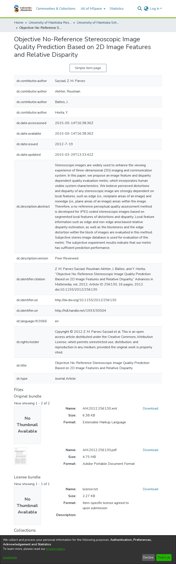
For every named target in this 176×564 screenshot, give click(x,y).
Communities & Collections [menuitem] (56, 8)
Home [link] (18, 22)
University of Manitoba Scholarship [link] (98, 22)
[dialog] (88, 549)
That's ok (163, 557)
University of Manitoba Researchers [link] (50, 22)
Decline (148, 557)
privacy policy (55, 549)
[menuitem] (92, 8)
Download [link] (150, 408)
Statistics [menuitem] (117, 8)
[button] (23, 8)
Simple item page (88, 68)
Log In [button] (155, 8)
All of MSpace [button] (91, 8)
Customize (10, 557)
